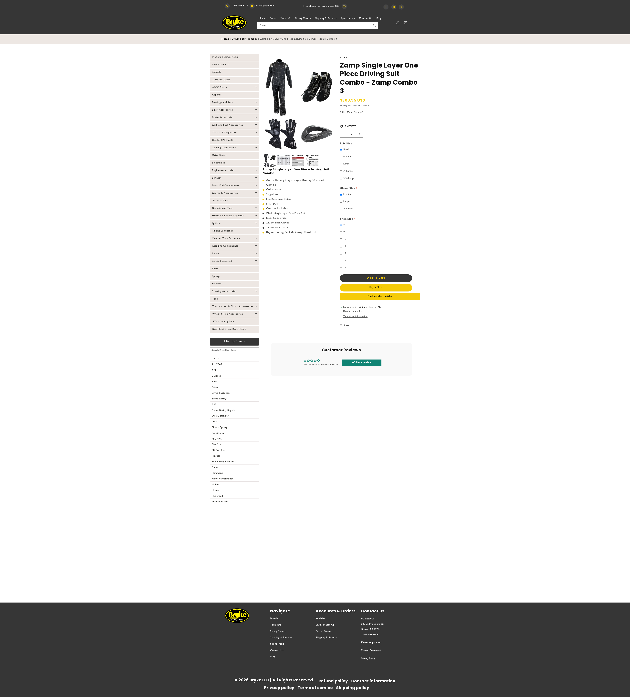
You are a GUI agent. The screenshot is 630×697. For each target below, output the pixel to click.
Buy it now (376, 287)
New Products (220, 64)
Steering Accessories (224, 291)
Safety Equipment (222, 261)
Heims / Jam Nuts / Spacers (228, 216)
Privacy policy (279, 687)
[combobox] (317, 25)
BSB (214, 404)
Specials (216, 72)
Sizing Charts (278, 631)
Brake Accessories (223, 117)
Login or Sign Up (325, 625)
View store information (355, 316)
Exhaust (216, 178)
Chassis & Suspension (224, 132)
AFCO (215, 359)
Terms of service (315, 687)
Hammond (217, 473)
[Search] (374, 25)
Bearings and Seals (222, 102)
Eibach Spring (219, 427)
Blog (272, 657)
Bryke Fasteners (221, 393)
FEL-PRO (217, 439)
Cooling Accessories (224, 148)
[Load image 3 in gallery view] (298, 160)
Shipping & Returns (281, 637)
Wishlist (320, 618)
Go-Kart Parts (220, 200)
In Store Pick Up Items (225, 57)
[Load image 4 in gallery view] (312, 160)
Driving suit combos (244, 39)
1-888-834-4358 (239, 6)
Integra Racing (220, 501)
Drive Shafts (219, 155)
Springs (216, 276)
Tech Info (275, 625)
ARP (214, 370)
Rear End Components (225, 246)
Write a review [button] (362, 362)
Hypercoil (217, 496)
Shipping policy (352, 687)
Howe (215, 490)
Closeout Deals (221, 80)
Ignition (216, 223)
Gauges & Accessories (225, 193)
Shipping (343, 106)
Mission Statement (371, 650)
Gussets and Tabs (222, 208)
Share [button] (346, 325)
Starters (217, 284)
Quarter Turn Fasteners (226, 238)
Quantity (348, 127)
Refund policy (333, 681)
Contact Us (277, 650)
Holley (215, 484)
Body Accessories (222, 110)
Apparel (216, 95)
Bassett (216, 376)
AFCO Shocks (220, 87)
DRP (214, 421)
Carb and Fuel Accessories (227, 125)
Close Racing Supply (223, 410)
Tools (215, 299)
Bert (214, 382)
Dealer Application (371, 642)
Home (225, 39)
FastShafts (218, 433)
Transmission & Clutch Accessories (232, 306)
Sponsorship (277, 644)
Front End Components (225, 185)
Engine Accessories (223, 170)
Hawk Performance (223, 479)
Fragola (216, 456)
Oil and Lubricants (222, 231)
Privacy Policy (368, 658)
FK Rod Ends (219, 450)
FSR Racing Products (224, 462)
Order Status (323, 631)
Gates (215, 467)
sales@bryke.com (265, 6)
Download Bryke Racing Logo (229, 329)
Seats (215, 268)
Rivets (215, 253)
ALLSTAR (217, 364)
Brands (274, 618)
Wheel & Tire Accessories (227, 314)
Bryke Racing (219, 399)
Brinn (215, 387)
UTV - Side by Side (223, 321)
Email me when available (380, 296)
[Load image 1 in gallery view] (269, 160)
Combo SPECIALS (222, 140)
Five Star (217, 444)
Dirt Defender (220, 416)
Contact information (373, 681)
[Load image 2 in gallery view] (283, 160)
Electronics (218, 163)
